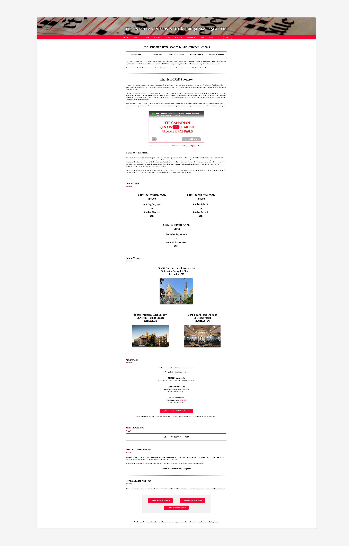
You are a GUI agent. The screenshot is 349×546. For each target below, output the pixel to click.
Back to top (129, 186)
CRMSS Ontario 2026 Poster (160, 500)
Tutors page (180, 97)
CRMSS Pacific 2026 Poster (176, 508)
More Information (176, 54)
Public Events (191, 37)
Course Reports (196, 54)
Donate (202, 37)
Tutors (135, 37)
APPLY (228, 37)
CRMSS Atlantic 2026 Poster (192, 500)
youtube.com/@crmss (189, 146)
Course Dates (156, 54)
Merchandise (179, 37)
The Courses (157, 37)
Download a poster (217, 54)
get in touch (154, 459)
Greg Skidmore (188, 93)
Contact (211, 37)
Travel (187, 436)
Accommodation (176, 436)
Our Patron (145, 37)
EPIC (219, 37)
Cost (165, 436)
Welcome (126, 37)
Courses (163, 68)
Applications (136, 54)
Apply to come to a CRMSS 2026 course (176, 411)
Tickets (168, 37)
